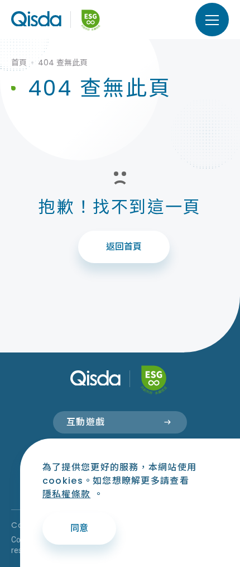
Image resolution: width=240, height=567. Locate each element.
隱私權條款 (66, 494)
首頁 (19, 62)
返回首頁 (124, 246)
